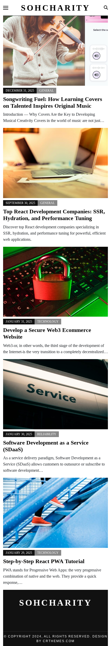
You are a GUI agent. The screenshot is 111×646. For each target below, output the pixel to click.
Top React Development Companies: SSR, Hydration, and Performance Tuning (54, 214)
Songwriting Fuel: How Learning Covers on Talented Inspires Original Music (52, 102)
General (46, 90)
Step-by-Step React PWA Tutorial (43, 561)
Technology (48, 321)
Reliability (46, 434)
